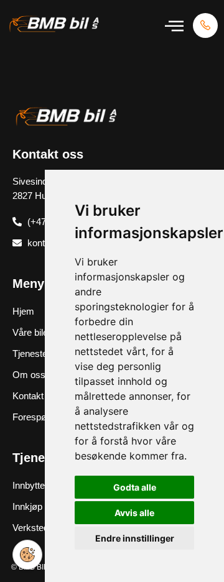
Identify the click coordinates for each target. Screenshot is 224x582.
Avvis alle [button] (134, 512)
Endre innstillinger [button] (134, 538)
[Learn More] (205, 25)
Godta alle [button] (134, 487)
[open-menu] (174, 25)
